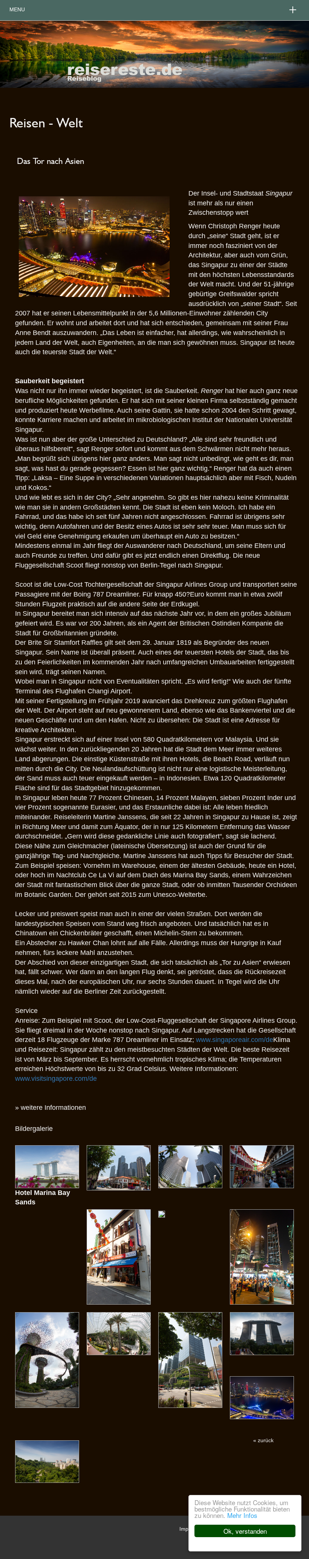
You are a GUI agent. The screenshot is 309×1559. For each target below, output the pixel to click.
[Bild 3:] (262, 1166)
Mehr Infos (242, 1515)
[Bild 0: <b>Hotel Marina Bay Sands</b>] (47, 1166)
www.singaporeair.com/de (234, 1039)
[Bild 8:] (119, 1333)
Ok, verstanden (245, 1531)
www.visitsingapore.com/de (56, 1078)
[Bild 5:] (161, 1214)
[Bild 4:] (119, 1256)
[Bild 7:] (47, 1359)
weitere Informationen (53, 1107)
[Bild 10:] (262, 1333)
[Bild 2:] (190, 1166)
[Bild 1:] (119, 1167)
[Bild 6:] (262, 1256)
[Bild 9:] (190, 1359)
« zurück (263, 1440)
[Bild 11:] (262, 1397)
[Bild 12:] (47, 1461)
